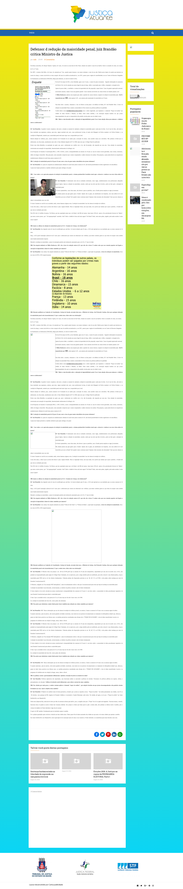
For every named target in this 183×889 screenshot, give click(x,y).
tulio (34, 59)
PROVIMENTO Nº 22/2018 (146, 138)
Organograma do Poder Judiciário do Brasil (146, 123)
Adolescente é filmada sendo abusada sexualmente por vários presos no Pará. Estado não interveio (146, 163)
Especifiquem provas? (146, 187)
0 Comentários (49, 59)
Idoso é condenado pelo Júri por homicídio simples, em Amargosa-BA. (146, 207)
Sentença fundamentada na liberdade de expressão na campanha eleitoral (42, 774)
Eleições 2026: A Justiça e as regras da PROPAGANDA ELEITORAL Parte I (105, 774)
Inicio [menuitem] (31, 33)
